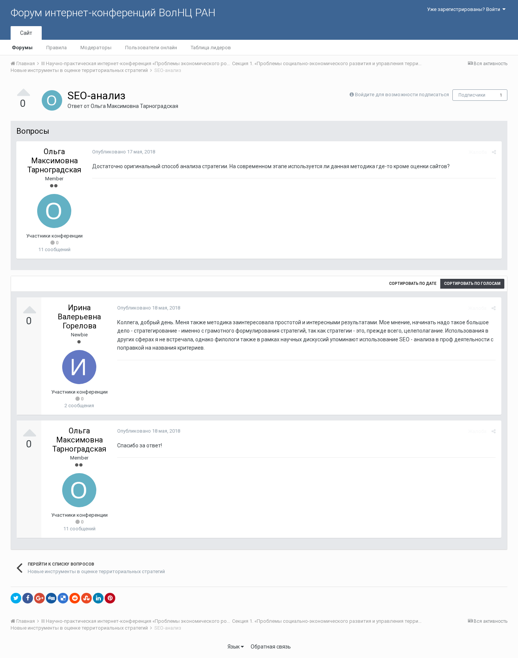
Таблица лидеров (211, 47)
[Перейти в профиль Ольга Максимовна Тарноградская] (52, 100)
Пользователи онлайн (151, 47)
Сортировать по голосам (472, 283)
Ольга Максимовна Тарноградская (134, 106)
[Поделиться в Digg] (51, 598)
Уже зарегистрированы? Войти (464, 9)
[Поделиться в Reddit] (74, 598)
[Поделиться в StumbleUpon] (86, 598)
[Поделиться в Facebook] (27, 598)
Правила (56, 47)
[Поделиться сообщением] (494, 152)
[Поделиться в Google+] (39, 598)
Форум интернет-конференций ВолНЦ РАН (113, 12)
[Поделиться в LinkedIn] (98, 598)
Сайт (26, 33)
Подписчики (471, 95)
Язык (234, 647)
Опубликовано (123, 152)
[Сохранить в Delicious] (63, 598)
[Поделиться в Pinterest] (110, 598)
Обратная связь (271, 647)
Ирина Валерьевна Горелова (79, 316)
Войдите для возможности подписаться (402, 94)
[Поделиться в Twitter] (16, 598)
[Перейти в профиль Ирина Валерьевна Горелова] (79, 367)
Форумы (22, 47)
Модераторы (95, 47)
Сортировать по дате (412, 283)
